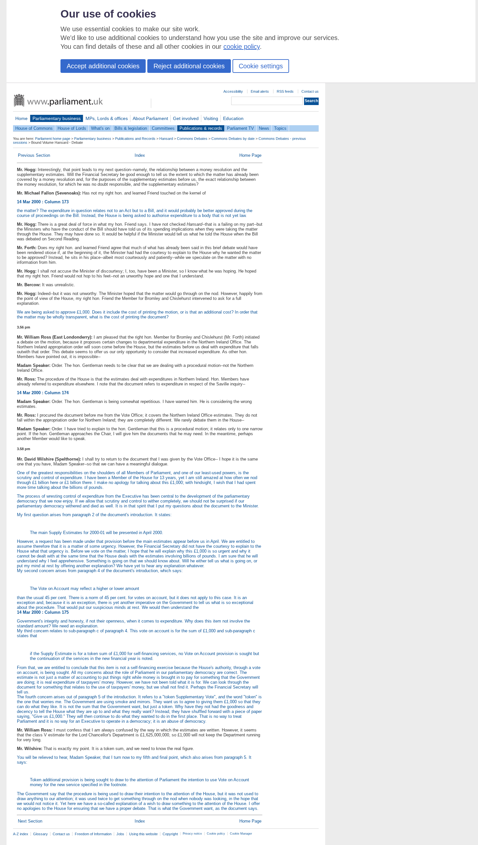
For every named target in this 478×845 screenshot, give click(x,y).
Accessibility (233, 91)
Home (21, 118)
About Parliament (150, 118)
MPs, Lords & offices (107, 118)
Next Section (30, 821)
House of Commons (34, 128)
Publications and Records (135, 139)
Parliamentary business (57, 118)
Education (233, 118)
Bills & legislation (130, 128)
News (264, 128)
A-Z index (20, 834)
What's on (100, 128)
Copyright (170, 834)
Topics (280, 128)
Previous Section (34, 155)
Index (140, 155)
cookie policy (241, 46)
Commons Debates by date (233, 139)
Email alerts (260, 91)
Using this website (143, 834)
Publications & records (200, 128)
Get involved (186, 118)
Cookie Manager (241, 833)
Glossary (40, 834)
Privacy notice (192, 833)
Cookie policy (216, 833)
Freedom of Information (93, 834)
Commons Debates (192, 139)
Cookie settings (261, 66)
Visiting (211, 118)
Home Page (250, 155)
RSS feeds (285, 91)
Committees (163, 128)
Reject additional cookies (189, 66)
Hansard (166, 139)
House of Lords (72, 128)
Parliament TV (240, 128)
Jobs (120, 834)
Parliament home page (52, 139)
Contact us (310, 91)
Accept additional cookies (103, 66)
